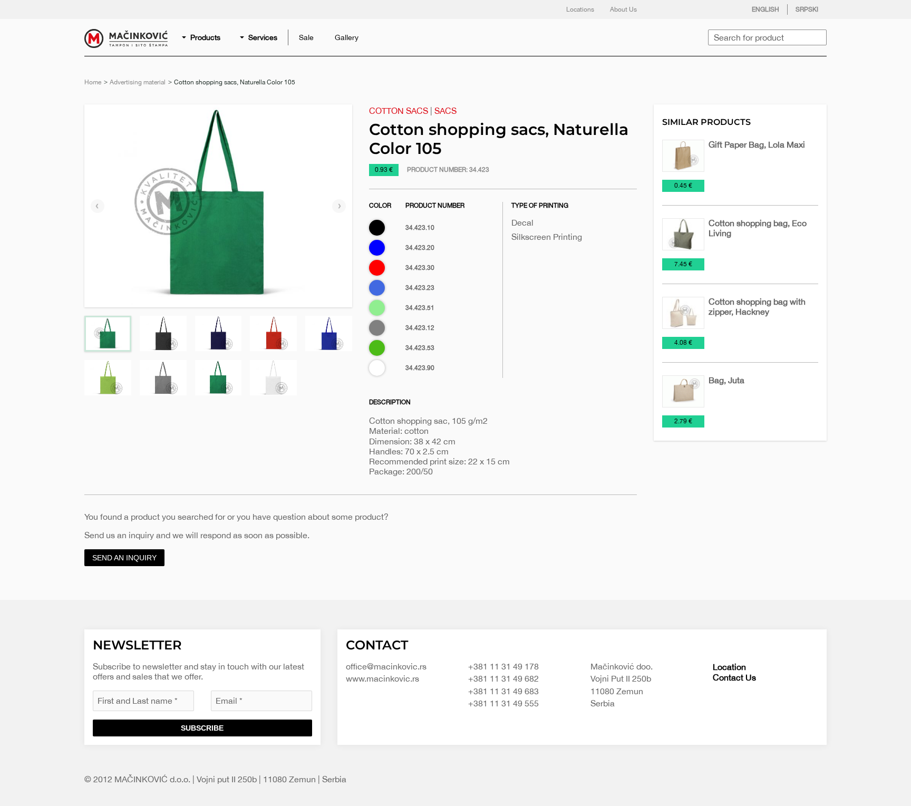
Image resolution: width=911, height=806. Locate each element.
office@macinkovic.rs (386, 666)
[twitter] (684, 9)
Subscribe (202, 728)
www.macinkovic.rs (382, 678)
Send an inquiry (124, 557)
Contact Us (734, 677)
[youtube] (726, 9)
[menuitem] (202, 37)
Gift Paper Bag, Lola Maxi (757, 144)
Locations (580, 9)
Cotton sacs (398, 110)
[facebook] (662, 9)
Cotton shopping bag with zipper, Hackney (757, 306)
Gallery (346, 37)
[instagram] (705, 9)
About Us (623, 9)
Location (729, 667)
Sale (306, 37)
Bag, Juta (726, 380)
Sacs (445, 110)
